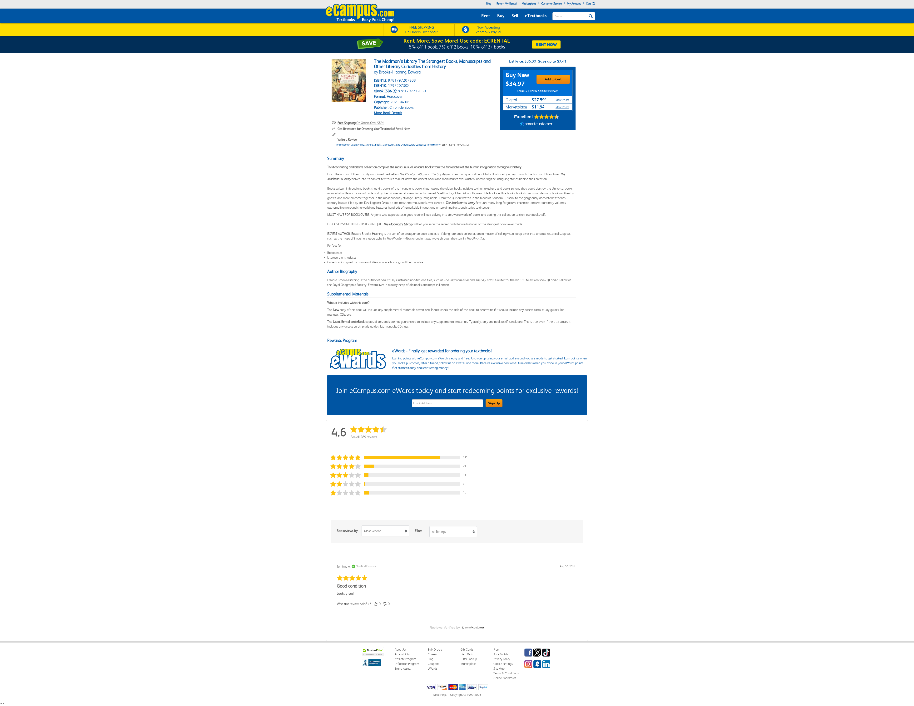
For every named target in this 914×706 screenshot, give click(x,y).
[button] (401, 457)
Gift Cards (467, 649)
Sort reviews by (347, 531)
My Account (574, 3)
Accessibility (402, 654)
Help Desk (467, 654)
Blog (488, 3)
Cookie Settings (503, 664)
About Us (401, 649)
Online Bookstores (504, 678)
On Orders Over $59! (361, 123)
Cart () (590, 3)
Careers (432, 654)
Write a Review (347, 139)
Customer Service (551, 3)
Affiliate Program (405, 659)
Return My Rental (507, 3)
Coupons (433, 664)
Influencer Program (407, 664)
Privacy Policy (501, 659)
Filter (418, 531)
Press (496, 649)
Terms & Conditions (506, 673)
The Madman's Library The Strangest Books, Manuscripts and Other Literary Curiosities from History (388, 144)
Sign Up (494, 403)
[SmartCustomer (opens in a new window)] (536, 124)
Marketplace (529, 3)
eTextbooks (535, 15)
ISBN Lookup (469, 659)
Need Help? (440, 694)
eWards (432, 668)
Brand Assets (403, 668)
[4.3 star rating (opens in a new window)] (546, 116)
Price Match (500, 654)
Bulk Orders (435, 649)
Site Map (499, 668)
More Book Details (388, 113)
